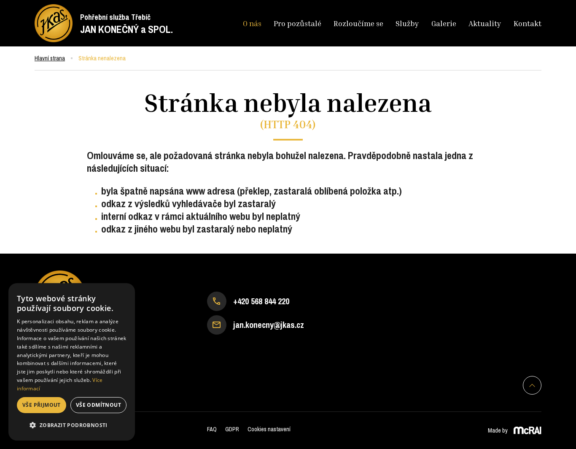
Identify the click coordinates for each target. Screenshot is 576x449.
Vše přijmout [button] (41, 404)
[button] (72, 425)
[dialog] (71, 362)
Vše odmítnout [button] (98, 404)
